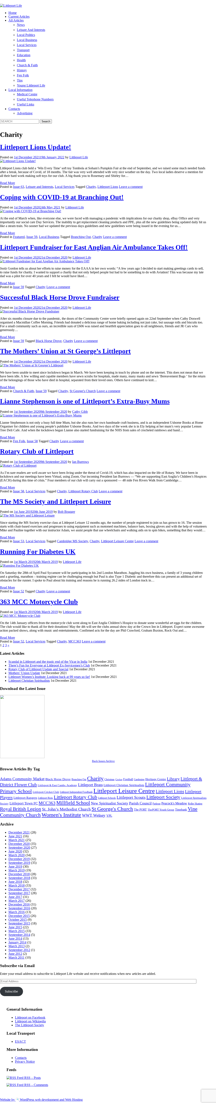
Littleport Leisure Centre (117, 541)
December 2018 (19, 874)
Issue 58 (32, 441)
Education (23, 55)
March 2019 (16, 870)
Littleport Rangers (25, 797)
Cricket (118, 779)
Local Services (26, 45)
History (22, 70)
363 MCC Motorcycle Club (39, 601)
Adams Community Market (22, 779)
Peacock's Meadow (174, 803)
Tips (20, 80)
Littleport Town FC (23, 803)
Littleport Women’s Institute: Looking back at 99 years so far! (49, 677)
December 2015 (19, 916)
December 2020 (19, 844)
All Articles (16, 20)
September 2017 (19, 893)
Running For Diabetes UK (38, 551)
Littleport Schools (107, 797)
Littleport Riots (45, 797)
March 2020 (16, 855)
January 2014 (17, 942)
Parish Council (140, 803)
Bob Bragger (66, 511)
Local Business (27, 40)
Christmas (109, 779)
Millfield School (73, 803)
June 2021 (15, 836)
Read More (7, 183)
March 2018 (16, 885)
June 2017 (15, 897)
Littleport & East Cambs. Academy (57, 785)
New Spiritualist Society (109, 803)
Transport (23, 50)
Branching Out (81, 237)
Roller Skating (195, 803)
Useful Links (25, 104)
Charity (91, 186)
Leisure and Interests (31, 30)
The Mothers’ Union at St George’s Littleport (65, 351)
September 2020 (19, 847)
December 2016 (19, 904)
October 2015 (17, 919)
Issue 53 (18, 541)
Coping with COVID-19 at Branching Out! (62, 197)
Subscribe (11, 991)
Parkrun (157, 803)
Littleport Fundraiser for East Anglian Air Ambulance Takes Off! (94, 247)
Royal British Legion (20, 809)
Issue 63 (18, 186)
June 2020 (15, 851)
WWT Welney (93, 815)
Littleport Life (78, 157)
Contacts (14, 109)
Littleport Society (163, 797)
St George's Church (83, 391)
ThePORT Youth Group (161, 809)
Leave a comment (131, 186)
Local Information (20, 90)
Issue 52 (18, 591)
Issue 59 (31, 237)
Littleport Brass (90, 785)
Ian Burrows (80, 462)
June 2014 (15, 938)
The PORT (140, 809)
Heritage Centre (155, 779)
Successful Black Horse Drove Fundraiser (59, 297)
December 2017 (19, 889)
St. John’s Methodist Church (66, 809)
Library (173, 778)
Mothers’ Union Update (24, 673)
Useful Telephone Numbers (35, 99)
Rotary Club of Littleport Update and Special (38, 669)
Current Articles (19, 16)
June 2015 (15, 927)
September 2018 (19, 878)
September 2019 (19, 862)
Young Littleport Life (31, 85)
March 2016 (16, 912)
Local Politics (26, 35)
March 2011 (16, 957)
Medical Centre (27, 94)
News (21, 25)
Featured (19, 237)
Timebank (181, 809)
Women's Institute (61, 815)
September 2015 (19, 923)
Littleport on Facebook (30, 1017)
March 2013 (16, 946)
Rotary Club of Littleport (37, 451)
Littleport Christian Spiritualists (29, 680)
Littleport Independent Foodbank (76, 792)
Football (128, 779)
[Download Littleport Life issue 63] (22, 757)
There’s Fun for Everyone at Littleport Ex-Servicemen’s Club (49, 665)
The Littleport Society (29, 1025)
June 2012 (15, 953)
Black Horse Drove (49, 341)
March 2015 (16, 931)
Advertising (24, 113)
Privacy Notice (25, 1061)
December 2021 (19, 832)
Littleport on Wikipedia (30, 1021)
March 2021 (16, 840)
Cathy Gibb (80, 411)
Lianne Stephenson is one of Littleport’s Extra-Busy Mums (85, 401)
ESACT (20, 1041)
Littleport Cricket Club (46, 792)
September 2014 (19, 935)
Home (12, 13)
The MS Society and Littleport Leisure (55, 501)
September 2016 (19, 908)
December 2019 (19, 859)
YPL (109, 815)
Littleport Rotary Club (83, 491)
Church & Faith (27, 65)
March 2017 (16, 900)
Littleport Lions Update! (35, 147)
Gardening (139, 779)
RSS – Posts (32, 1078)
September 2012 (19, 950)
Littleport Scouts (131, 797)
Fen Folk (23, 75)
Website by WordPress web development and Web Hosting (41, 1099)
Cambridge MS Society (72, 541)
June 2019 (15, 866)
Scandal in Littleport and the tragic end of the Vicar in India (47, 661)
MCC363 (74, 641)
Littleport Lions (107, 186)
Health (21, 60)
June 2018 (15, 881)
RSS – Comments (35, 1085)
